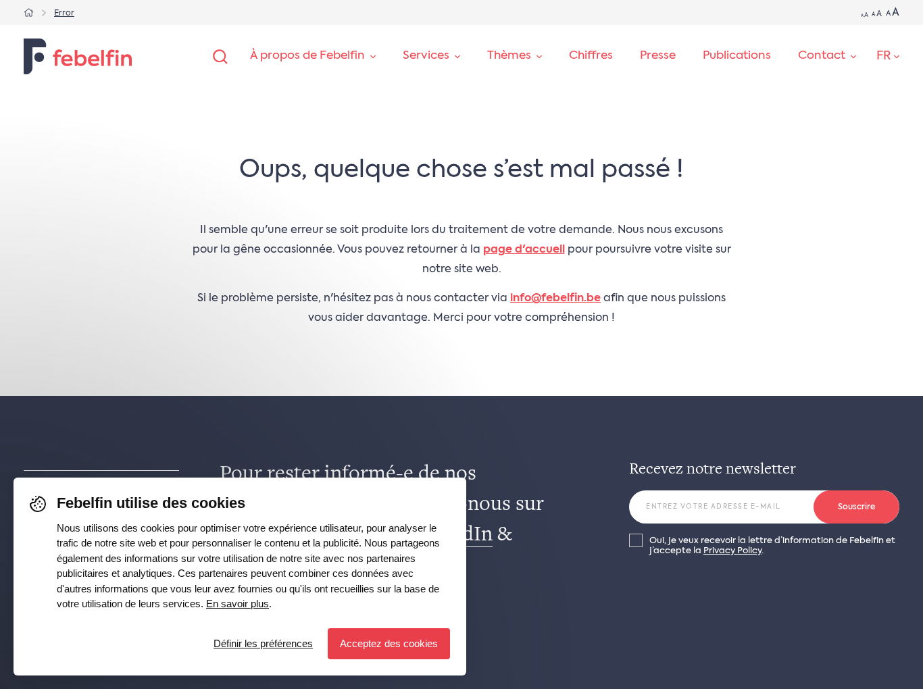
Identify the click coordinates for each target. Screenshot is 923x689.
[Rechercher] (220, 56)
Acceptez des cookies (389, 643)
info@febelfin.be (555, 298)
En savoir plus (237, 603)
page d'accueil (524, 250)
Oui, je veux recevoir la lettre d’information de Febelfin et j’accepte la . (772, 545)
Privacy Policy (732, 550)
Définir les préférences (263, 643)
